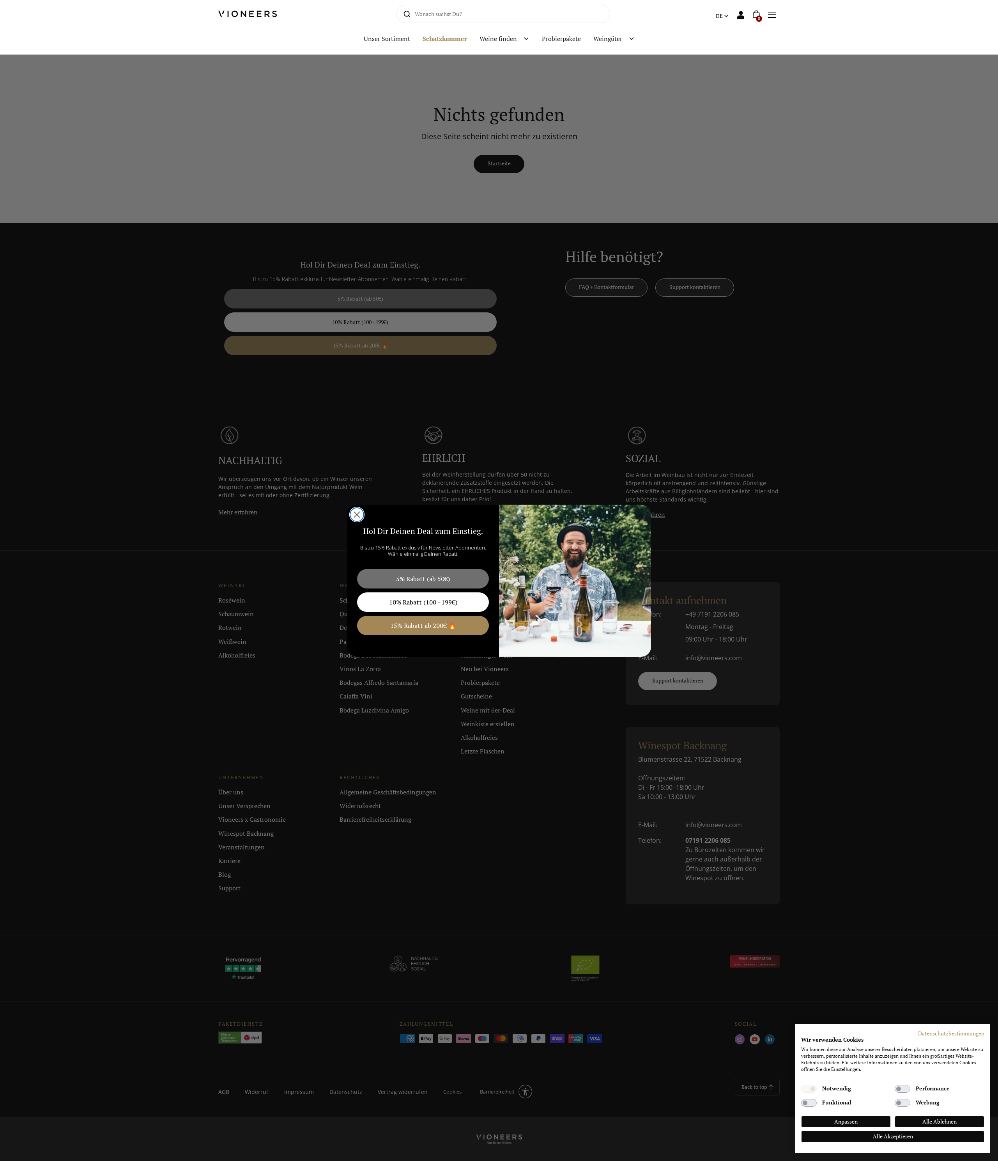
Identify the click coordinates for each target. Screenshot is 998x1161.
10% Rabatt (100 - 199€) (423, 602)
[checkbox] (809, 1089)
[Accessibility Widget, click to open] (985, 580)
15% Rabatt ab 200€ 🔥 (423, 625)
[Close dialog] (357, 514)
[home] (257, 13)
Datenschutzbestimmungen (951, 1033)
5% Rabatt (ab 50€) (423, 578)
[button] (772, 14)
